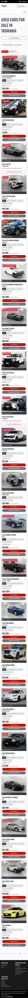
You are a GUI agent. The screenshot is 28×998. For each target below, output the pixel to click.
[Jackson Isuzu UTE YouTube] (6, 1)
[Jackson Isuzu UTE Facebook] (2, 1)
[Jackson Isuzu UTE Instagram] (4, 1)
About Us (3, 980)
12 (20, 953)
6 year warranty (18, 969)
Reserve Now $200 (14, 95)
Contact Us (3, 983)
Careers (3, 982)
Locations (24, 1)
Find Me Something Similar (14, 172)
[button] (25, 11)
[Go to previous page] (4, 953)
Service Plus (18, 967)
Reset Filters (5, 51)
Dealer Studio (9, 996)
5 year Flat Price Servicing (20, 968)
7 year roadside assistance (20, 971)
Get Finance (14, 92)
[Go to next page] (24, 953)
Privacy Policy (4, 985)
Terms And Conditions (6, 986)
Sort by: (11, 44)
